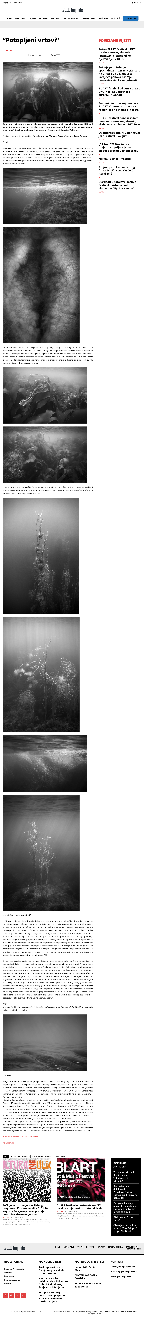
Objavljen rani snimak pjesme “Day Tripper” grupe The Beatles (125, 1228)
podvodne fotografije (42, 1156)
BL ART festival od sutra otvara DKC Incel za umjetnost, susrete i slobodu (120, 92)
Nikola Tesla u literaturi (115, 159)
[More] (77, 56)
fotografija (24, 1156)
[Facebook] (132, 3)
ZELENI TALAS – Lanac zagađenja (88, 1285)
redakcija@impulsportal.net (123, 1266)
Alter (9, 50)
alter (13, 1156)
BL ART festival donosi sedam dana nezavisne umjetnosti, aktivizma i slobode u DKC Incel (120, 121)
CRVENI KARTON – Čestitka (86, 1276)
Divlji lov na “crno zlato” (123, 1219)
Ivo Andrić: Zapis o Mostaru (86, 1268)
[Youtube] (140, 3)
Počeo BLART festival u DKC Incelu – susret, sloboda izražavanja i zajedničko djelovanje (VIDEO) (117, 54)
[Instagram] (135, 3)
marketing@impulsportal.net (124, 1271)
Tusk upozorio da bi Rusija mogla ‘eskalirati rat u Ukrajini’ (124, 1176)
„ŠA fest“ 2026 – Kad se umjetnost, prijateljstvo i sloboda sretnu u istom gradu (118, 147)
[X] (138, 3)
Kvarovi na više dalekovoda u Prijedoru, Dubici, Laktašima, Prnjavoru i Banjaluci (125, 1192)
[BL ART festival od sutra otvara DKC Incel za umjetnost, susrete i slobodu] (81, 1180)
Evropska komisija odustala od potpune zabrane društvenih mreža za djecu (125, 1207)
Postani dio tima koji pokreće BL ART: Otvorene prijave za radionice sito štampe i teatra (119, 106)
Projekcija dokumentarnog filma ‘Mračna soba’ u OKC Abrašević (117, 170)
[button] (118, 18)
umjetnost (60, 1156)
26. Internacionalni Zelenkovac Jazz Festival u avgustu (119, 134)
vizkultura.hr (8, 1142)
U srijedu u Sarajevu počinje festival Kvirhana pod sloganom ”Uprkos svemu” (117, 185)
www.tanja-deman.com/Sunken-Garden (20, 1136)
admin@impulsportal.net (122, 1276)
